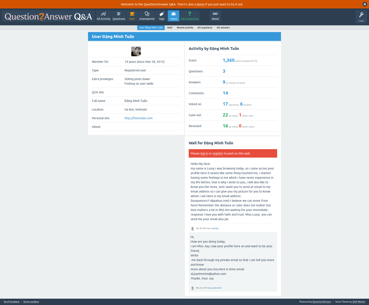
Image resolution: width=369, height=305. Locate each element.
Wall (169, 27)
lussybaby (214, 228)
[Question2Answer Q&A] (48, 16)
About (215, 18)
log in (204, 153)
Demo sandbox (31, 302)
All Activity (103, 18)
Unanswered (147, 18)
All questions (205, 27)
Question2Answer (321, 301)
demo (200, 4)
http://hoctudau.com (139, 118)
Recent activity (185, 27)
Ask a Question (190, 18)
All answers (223, 27)
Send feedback (11, 302)
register (217, 153)
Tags (161, 18)
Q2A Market (358, 301)
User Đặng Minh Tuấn (151, 27)
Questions (119, 18)
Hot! (132, 18)
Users (173, 18)
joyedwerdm (216, 288)
